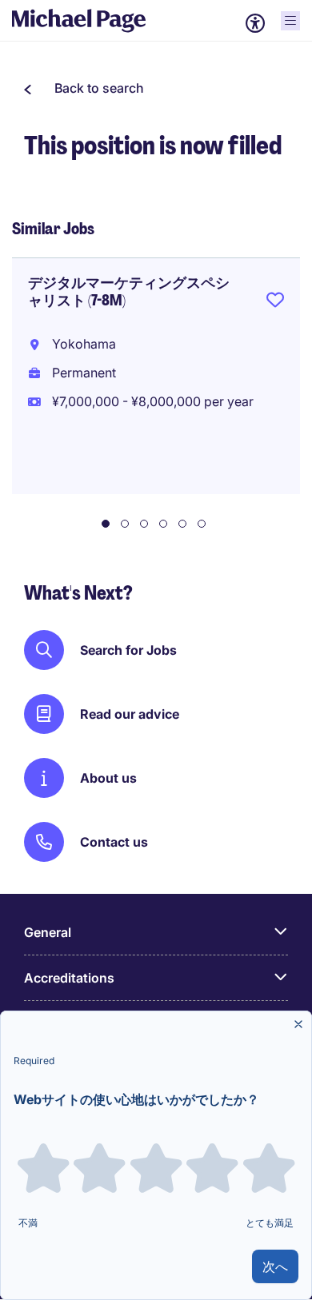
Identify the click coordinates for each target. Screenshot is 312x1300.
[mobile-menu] (290, 20)
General (47, 932)
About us (108, 778)
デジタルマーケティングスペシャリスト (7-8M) (129, 291)
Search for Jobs (128, 650)
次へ (275, 1266)
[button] (84, 88)
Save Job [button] (275, 303)
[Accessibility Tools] (255, 23)
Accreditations (69, 977)
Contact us (114, 842)
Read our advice (129, 714)
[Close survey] (298, 1024)
